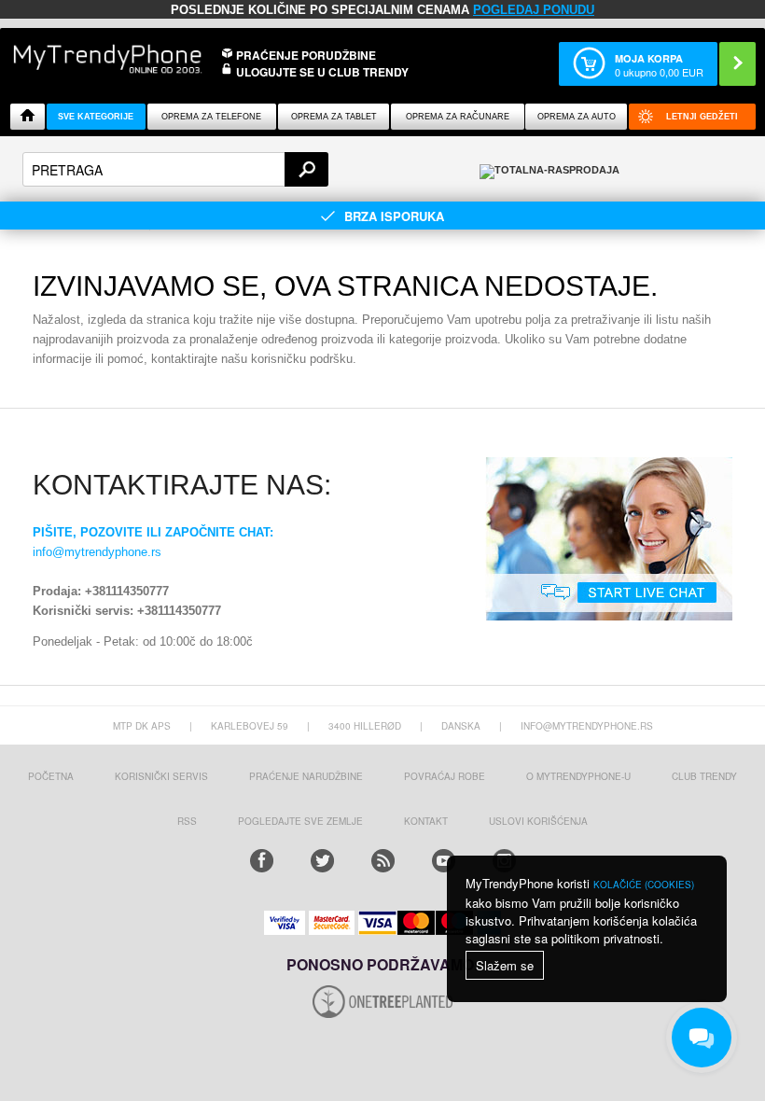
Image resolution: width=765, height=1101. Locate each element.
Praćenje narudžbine (306, 776)
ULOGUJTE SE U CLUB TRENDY (322, 71)
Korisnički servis (161, 776)
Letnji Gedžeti (702, 116)
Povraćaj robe (444, 776)
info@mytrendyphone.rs (97, 552)
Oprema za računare (457, 116)
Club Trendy (704, 776)
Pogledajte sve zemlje (300, 821)
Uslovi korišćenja (538, 821)
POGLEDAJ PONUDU (533, 10)
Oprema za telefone (211, 116)
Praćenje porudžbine (306, 55)
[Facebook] (261, 860)
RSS (187, 821)
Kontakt (426, 821)
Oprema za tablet (334, 116)
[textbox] (175, 169)
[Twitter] (322, 860)
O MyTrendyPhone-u (578, 776)
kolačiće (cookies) (643, 884)
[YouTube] (443, 860)
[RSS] (383, 860)
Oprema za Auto (576, 116)
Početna (51, 776)
